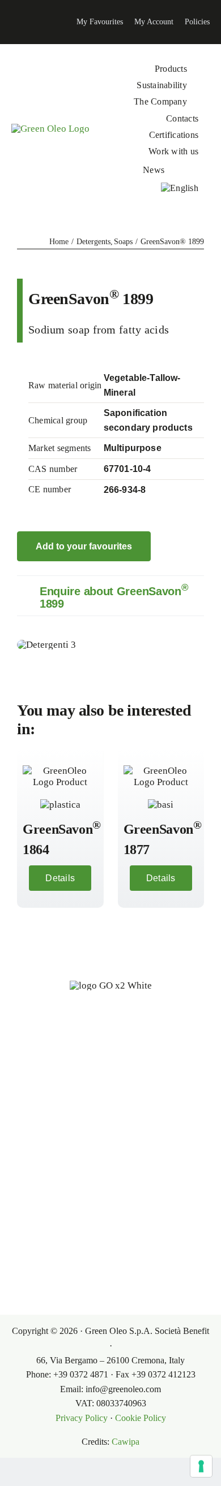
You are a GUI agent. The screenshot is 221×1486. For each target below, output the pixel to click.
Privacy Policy (82, 1418)
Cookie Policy (140, 1418)
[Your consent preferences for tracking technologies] (201, 1466)
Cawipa (125, 1441)
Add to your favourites (84, 546)
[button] (110, 596)
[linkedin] (9, 22)
